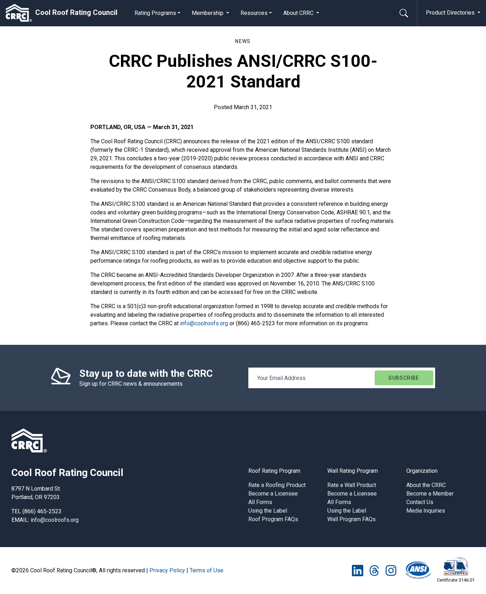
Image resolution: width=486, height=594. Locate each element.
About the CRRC (426, 485)
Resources (254, 13)
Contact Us (419, 502)
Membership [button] (208, 13)
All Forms (260, 502)
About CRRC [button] (299, 13)
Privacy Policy (167, 570)
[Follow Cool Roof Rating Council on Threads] (374, 570)
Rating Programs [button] (155, 13)
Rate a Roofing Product (277, 485)
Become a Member (430, 493)
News (243, 41)
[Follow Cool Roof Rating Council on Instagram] (390, 570)
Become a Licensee (273, 493)
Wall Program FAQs (351, 519)
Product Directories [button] (451, 12)
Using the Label (267, 510)
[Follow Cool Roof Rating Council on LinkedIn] (357, 570)
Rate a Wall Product (351, 485)
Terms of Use (206, 570)
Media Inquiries (425, 510)
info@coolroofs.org (204, 323)
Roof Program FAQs (273, 519)
